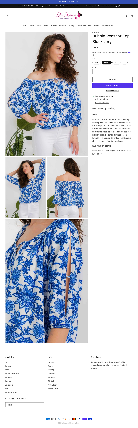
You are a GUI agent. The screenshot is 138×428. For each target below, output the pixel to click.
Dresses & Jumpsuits (12, 374)
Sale (6, 389)
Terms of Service (53, 389)
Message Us (52, 377)
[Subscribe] (41, 404)
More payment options (112, 90)
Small (96, 62)
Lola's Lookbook (66, 423)
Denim (7, 370)
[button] (7, 16)
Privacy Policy (52, 385)
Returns (50, 366)
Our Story (51, 362)
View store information (102, 102)
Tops (6, 362)
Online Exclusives (11, 392)
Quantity (94, 67)
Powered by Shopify (75, 423)
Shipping (51, 370)
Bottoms (8, 366)
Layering (8, 381)
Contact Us (51, 374)
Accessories (9, 385)
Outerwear (8, 377)
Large (116, 62)
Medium (106, 62)
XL (124, 62)
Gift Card (51, 381)
